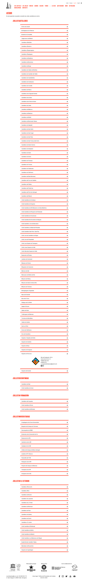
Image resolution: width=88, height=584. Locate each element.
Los (17, 6)
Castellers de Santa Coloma (28, 145)
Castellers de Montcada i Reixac (29, 121)
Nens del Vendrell (26, 294)
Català (67, 3)
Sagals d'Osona (25, 306)
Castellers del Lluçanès (27, 401)
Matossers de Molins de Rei (28, 275)
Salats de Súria (25, 310)
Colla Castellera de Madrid (28, 534)
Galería (41, 6)
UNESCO (31, 6)
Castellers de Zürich (26, 518)
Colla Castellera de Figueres (28, 204)
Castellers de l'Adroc (27, 89)
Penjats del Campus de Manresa (29, 465)
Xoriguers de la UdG (26, 473)
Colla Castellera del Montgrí (28, 409)
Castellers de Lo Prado (27, 502)
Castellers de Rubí (26, 384)
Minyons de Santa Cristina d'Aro (29, 282)
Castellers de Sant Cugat (27, 133)
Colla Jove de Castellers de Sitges (30, 235)
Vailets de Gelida (26, 322)
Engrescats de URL (26, 438)
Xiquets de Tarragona (27, 349)
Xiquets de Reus (25, 345)
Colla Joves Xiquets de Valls (28, 247)
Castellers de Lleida (26, 105)
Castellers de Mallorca (27, 109)
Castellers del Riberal (27, 196)
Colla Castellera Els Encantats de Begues (31, 219)
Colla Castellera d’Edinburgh (28, 526)
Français (70, 3)
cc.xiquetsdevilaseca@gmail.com (49, 364)
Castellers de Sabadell (27, 125)
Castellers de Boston (27, 494)
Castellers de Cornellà (27, 85)
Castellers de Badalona (27, 58)
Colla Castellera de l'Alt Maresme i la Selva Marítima (34, 208)
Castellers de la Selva (27, 97)
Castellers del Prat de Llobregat (29, 192)
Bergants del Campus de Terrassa (30, 426)
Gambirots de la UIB (26, 442)
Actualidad (72, 6)
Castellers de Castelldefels (28, 77)
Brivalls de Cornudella (27, 34)
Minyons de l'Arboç (26, 278)
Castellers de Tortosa (27, 164)
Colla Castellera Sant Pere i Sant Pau (30, 231)
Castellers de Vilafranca (27, 172)
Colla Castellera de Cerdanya (28, 200)
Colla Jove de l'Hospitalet (28, 239)
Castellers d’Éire (25, 490)
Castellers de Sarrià (26, 156)
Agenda (36, 6)
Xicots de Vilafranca (26, 330)
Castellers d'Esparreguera (28, 50)
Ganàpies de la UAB (26, 446)
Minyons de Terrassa (27, 286)
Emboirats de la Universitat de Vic (30, 434)
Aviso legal (35, 576)
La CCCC (54, 6)
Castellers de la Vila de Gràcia (29, 101)
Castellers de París (26, 510)
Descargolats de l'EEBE (27, 430)
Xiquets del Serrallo (26, 370)
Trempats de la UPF (26, 469)
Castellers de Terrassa (27, 160)
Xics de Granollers (26, 334)
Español (75, 3)
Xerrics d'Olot (25, 326)
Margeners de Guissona (27, 267)
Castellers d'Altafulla (27, 42)
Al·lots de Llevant (26, 26)
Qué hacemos (60, 6)
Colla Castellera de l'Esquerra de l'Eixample (32, 211)
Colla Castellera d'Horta (27, 405)
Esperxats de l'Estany (27, 255)
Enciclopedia (17, 8)
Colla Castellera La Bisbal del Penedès (31, 227)
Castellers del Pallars (27, 184)
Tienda (46, 6)
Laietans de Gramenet (27, 259)
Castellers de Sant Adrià (27, 129)
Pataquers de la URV (26, 461)
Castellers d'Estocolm (27, 487)
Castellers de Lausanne (27, 498)
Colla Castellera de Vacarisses (29, 215)
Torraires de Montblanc (27, 318)
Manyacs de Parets (26, 263)
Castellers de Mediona (27, 113)
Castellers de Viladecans (27, 168)
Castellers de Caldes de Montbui (29, 70)
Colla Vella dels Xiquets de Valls (29, 251)
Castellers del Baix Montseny (28, 176)
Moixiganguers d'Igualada (28, 290)
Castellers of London (27, 522)
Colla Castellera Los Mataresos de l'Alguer (32, 538)
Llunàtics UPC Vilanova (27, 454)
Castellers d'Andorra (26, 46)
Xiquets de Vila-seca (27, 353)
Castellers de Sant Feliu (27, 137)
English (78, 3)
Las (25, 6)
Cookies (53, 576)
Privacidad (46, 576)
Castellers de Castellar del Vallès (29, 74)
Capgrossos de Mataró (27, 38)
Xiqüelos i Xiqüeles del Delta (28, 338)
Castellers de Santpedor (27, 148)
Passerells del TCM (26, 457)
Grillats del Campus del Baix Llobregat (31, 450)
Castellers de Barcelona (27, 62)
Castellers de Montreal (27, 506)
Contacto (25, 8)
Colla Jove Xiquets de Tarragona (29, 243)
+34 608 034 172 (22, 576)
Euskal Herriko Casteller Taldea (29, 542)
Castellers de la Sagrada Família (29, 93)
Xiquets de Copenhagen (27, 550)
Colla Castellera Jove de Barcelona (30, 223)
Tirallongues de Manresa (27, 314)
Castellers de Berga (26, 66)
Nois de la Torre (25, 298)
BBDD (66, 6)
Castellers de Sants (26, 152)
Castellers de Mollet (26, 117)
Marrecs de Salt (25, 271)
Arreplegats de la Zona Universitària (30, 422)
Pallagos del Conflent (27, 302)
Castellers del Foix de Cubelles (29, 180)
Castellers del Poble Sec (27, 188)
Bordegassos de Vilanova (28, 30)
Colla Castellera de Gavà (27, 388)
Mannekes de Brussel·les (27, 546)
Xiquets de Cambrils (26, 342)
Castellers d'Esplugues (27, 54)
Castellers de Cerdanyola (28, 81)
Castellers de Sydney (27, 514)
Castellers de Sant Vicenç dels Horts (30, 141)
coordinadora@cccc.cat (12, 576)
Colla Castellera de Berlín (28, 530)
